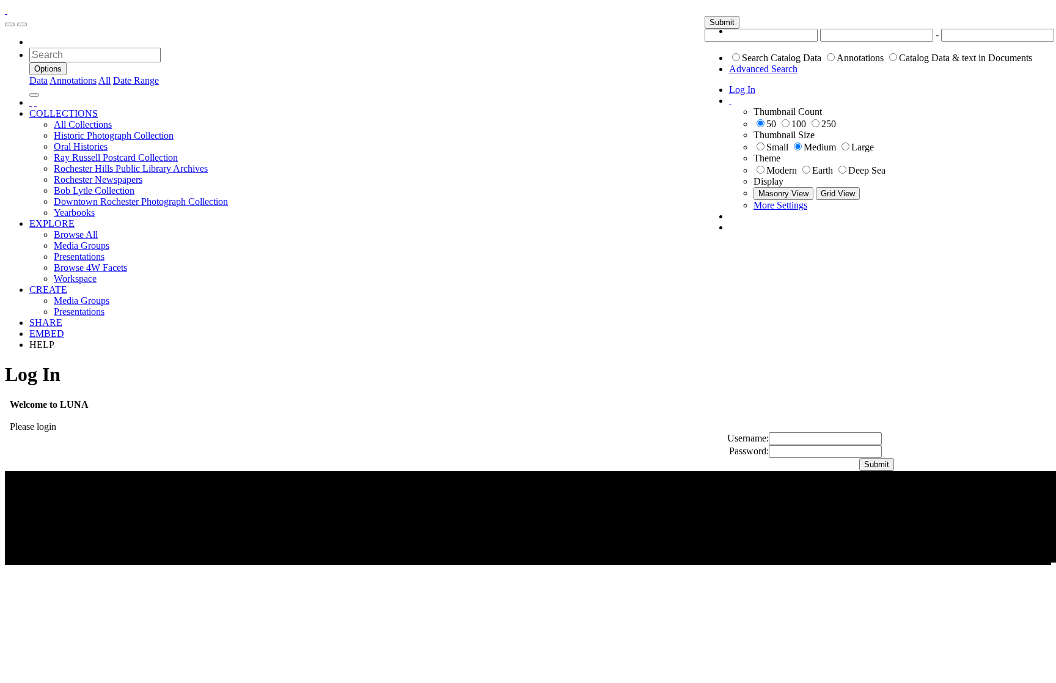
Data (38, 80)
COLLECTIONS (63, 113)
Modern (781, 170)
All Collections (83, 124)
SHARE (45, 322)
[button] (722, 22)
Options (48, 68)
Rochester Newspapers (98, 179)
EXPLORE (52, 223)
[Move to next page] (35, 102)
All (104, 80)
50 (771, 124)
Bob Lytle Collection (94, 190)
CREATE (48, 289)
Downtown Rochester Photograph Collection (141, 201)
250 (828, 124)
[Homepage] (6, 10)
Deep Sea (867, 170)
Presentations (79, 256)
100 (798, 124)
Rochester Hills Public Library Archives (131, 168)
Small (777, 147)
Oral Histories (81, 146)
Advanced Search (763, 69)
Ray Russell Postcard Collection (116, 157)
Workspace (75, 278)
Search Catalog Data (781, 58)
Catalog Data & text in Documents (965, 58)
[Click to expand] (10, 24)
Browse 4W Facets (90, 267)
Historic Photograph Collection (114, 135)
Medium (820, 147)
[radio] (736, 57)
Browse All (76, 234)
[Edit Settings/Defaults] (730, 100)
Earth (822, 170)
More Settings (780, 205)
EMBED (46, 333)
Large (862, 147)
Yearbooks (74, 212)
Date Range (136, 80)
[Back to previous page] (30, 102)
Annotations (860, 58)
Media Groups (81, 245)
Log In (742, 89)
